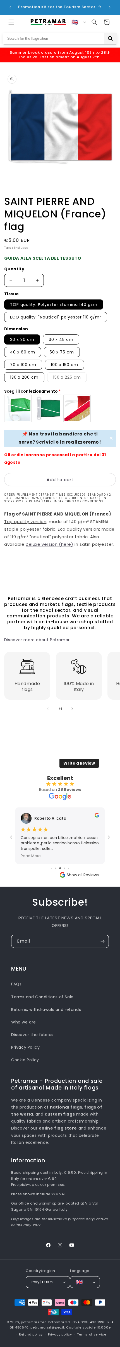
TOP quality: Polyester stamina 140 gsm (53, 304)
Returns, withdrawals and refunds (46, 1009)
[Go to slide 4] (55, 868)
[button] (11, 22)
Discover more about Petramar (37, 640)
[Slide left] (48, 708)
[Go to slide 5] (60, 868)
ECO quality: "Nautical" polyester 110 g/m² (55, 317)
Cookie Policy (25, 1060)
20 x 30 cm (22, 339)
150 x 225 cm (70, 378)
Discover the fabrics (32, 1034)
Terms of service (91, 1334)
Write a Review (79, 763)
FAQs (16, 984)
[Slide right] (72, 708)
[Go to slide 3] (51, 868)
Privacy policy (60, 1334)
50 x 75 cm (62, 352)
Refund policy (31, 1334)
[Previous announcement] (10, 7)
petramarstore (33, 1322)
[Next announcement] (110, 7)
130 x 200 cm (24, 377)
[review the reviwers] (97, 816)
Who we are (23, 1022)
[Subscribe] (102, 941)
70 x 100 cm (23, 364)
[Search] (110, 38)
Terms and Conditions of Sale (42, 997)
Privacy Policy (25, 1047)
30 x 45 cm (61, 339)
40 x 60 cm (22, 352)
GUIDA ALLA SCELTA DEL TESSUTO (42, 258)
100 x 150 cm (64, 364)
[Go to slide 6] (64, 868)
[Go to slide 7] (68, 868)
